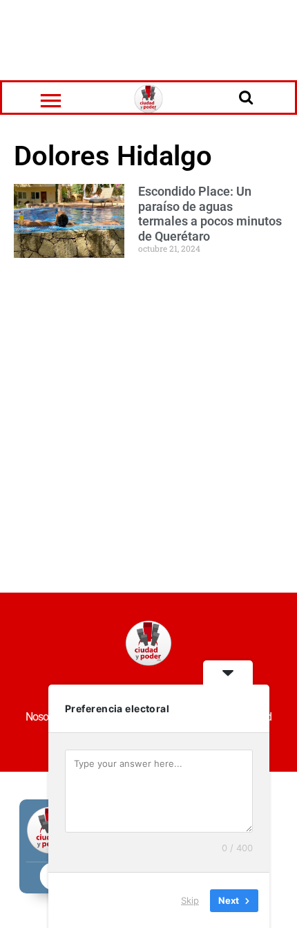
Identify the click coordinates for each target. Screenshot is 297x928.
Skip (190, 899)
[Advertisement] (148, 38)
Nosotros (45, 716)
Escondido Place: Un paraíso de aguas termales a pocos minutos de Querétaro (210, 213)
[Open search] (246, 96)
